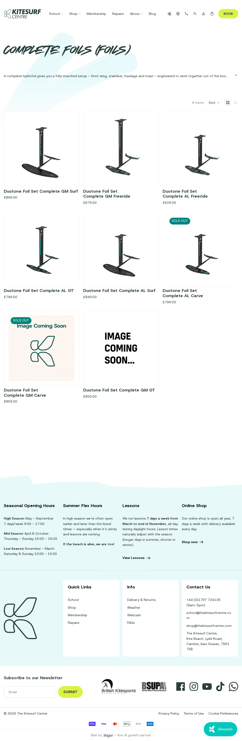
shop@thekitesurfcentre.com (209, 626)
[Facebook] (180, 686)
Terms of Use (194, 713)
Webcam (134, 615)
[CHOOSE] (67, 175)
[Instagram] (194, 686)
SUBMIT (70, 691)
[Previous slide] (175, 149)
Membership (77, 615)
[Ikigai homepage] (108, 735)
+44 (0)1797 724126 (203, 600)
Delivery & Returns (141, 600)
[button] (214, 102)
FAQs (131, 622)
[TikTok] (220, 686)
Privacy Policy (169, 713)
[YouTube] (207, 686)
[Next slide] (226, 149)
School (73, 600)
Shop (72, 607)
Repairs (73, 622)
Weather (133, 607)
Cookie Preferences (223, 713)
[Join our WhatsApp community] (233, 686)
